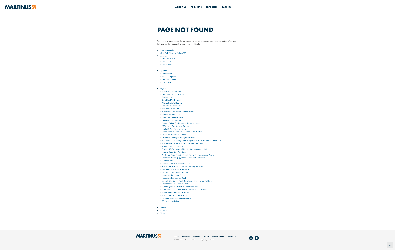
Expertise (212, 7)
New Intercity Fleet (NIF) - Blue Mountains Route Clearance (184, 189)
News (386, 7)
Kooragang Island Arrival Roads (174, 178)
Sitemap (212, 240)
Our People (166, 62)
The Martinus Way (169, 59)
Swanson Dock (167, 161)
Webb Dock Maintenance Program (175, 192)
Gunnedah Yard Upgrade (171, 120)
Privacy (162, 213)
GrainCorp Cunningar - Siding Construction (178, 137)
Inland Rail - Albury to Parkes (173, 94)
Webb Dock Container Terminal (174, 135)
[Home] (20, 7)
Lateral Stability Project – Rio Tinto (175, 172)
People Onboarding (167, 50)
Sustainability (167, 82)
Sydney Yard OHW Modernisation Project (178, 111)
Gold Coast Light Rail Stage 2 (173, 117)
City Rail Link (167, 97)
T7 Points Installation (170, 201)
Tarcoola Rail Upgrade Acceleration (175, 169)
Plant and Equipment (170, 76)
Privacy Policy (203, 240)
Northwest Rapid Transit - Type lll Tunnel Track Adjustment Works (188, 155)
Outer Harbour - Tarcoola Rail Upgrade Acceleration (182, 132)
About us (163, 56)
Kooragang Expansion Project (173, 175)
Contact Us (231, 236)
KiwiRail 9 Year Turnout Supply (174, 129)
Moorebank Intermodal (171, 114)
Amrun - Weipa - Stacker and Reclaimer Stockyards (181, 123)
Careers (227, 7)
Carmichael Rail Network (171, 100)
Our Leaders (167, 64)
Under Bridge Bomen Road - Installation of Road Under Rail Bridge (187, 181)
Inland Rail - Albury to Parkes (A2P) (173, 53)
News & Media (218, 236)
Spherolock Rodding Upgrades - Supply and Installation (183, 158)
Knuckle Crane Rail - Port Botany (174, 152)
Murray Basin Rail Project (172, 103)
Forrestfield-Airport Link (171, 106)
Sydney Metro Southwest (171, 91)
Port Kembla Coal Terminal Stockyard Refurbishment (182, 143)
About (176, 236)
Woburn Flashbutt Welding (172, 146)
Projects (196, 7)
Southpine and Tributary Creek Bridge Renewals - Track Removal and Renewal (192, 140)
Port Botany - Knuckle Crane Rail (174, 195)
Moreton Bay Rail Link (170, 109)
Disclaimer (164, 210)
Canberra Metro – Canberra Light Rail (176, 163)
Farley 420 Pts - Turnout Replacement (176, 198)
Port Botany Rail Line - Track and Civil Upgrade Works (183, 166)
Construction (167, 74)
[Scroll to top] (390, 245)
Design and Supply (169, 79)
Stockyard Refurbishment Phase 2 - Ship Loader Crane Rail (184, 149)
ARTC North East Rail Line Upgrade (175, 126)
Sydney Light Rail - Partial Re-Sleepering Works (180, 187)
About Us (181, 7)
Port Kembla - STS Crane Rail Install (175, 184)
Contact (376, 7)
